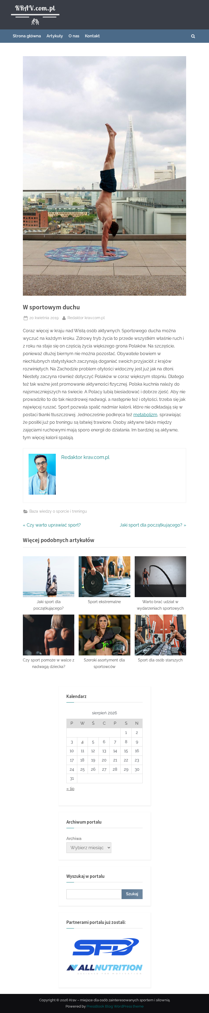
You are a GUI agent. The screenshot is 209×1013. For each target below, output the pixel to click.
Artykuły (55, 36)
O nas (74, 36)
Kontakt (92, 36)
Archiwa (73, 838)
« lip (70, 788)
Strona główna (27, 36)
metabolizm (145, 414)
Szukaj (132, 893)
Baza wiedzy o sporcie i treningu (58, 511)
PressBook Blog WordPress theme (115, 1006)
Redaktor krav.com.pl (86, 317)
